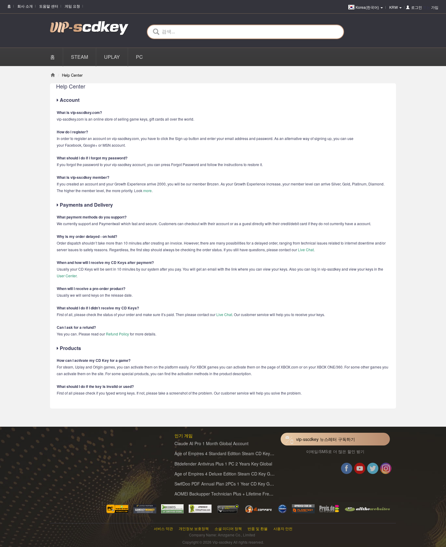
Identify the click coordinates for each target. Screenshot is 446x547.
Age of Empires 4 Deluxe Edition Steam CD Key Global (226, 474)
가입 (434, 7)
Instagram (386, 469)
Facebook (346, 469)
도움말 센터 (48, 5)
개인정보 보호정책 (194, 528)
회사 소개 (25, 5)
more (147, 190)
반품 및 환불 (258, 528)
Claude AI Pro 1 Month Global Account (211, 443)
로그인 (416, 7)
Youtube (360, 469)
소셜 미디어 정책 (228, 528)
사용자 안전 (282, 528)
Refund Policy (117, 333)
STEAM (79, 56)
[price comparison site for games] (228, 508)
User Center (66, 275)
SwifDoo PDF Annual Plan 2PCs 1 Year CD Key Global (226, 484)
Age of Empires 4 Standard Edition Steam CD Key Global (229, 453)
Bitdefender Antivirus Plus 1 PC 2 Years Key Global (223, 464)
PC (139, 56)
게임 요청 (72, 5)
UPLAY (112, 56)
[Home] (53, 75)
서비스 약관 (163, 528)
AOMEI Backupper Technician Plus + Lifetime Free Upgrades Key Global (244, 494)
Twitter (373, 469)
